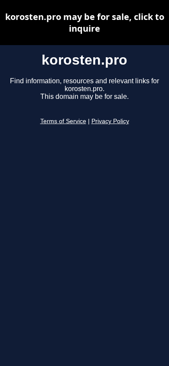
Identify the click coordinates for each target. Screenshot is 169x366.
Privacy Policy (110, 121)
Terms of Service (63, 121)
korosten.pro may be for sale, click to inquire (84, 22)
